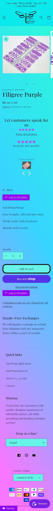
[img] (26, 129)
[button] (4, 17)
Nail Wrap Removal (17, 370)
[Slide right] (33, 84)
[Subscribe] (43, 443)
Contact (10, 385)
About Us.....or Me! (16, 378)
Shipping (6, 107)
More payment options (26, 286)
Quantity (7, 249)
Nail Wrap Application (18, 363)
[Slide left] (19, 84)
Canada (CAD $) (25, 477)
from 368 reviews (26, 134)
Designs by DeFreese (22, 506)
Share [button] (9, 189)
